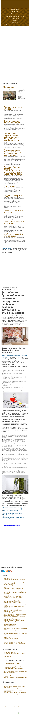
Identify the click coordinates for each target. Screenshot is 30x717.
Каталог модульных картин (10, 652)
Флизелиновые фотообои (10, 624)
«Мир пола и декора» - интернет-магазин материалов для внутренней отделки (13, 669)
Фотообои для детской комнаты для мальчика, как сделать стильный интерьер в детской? (15, 595)
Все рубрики (14, 706)
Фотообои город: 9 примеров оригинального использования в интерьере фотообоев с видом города (15, 604)
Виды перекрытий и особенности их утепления (15, 685)
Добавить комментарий (12, 525)
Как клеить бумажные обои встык (14, 223)
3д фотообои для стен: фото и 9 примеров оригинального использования (14, 622)
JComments (26, 527)
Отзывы (15, 22)
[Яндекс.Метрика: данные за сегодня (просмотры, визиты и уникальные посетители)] (22, 713)
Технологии (15, 14)
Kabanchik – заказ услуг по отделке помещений (15, 677)
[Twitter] (4, 571)
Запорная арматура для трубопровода (13, 688)
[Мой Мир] (9, 571)
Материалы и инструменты (15, 16)
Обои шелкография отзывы (13, 108)
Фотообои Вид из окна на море (11, 641)
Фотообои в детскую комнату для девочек (14, 620)
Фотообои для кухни (8, 578)
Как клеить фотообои (9, 584)
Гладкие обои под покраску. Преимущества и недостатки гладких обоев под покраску (13, 170)
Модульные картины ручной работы (12, 654)
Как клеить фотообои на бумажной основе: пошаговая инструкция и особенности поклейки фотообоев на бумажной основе (15, 614)
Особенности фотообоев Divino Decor (13, 642)
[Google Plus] (11, 571)
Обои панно (8, 87)
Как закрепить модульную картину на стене (14, 653)
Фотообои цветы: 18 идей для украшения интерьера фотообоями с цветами (13, 600)
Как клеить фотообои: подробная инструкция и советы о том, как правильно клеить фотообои (14, 508)
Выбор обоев (15, 11)
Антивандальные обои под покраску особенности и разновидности (12, 152)
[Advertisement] (13, 53)
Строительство (15, 18)
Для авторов (10, 186)
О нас (5, 673)
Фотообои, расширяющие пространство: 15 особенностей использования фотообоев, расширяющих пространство (13, 519)
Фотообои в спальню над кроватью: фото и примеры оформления (14, 580)
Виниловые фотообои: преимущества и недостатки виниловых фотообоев (13, 589)
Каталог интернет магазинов (15, 25)
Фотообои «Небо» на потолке (11, 638)
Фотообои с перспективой (10, 630)
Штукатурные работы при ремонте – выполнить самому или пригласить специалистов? (15, 693)
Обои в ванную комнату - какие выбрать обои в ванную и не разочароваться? (12, 136)
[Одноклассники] (7, 571)
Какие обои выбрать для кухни (13, 211)
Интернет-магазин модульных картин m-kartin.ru (15, 664)
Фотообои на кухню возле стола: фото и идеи (15, 598)
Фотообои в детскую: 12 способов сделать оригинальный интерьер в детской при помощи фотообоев (15, 592)
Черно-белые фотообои (9, 625)
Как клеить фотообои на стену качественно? (14, 643)
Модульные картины (13, 195)
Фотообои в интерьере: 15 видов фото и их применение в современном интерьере (13, 512)
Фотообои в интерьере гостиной (11, 632)
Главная (7, 706)
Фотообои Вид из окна (9, 639)
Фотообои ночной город (9, 611)
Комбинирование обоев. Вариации (12, 122)
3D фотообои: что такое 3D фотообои (13, 597)
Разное (15, 20)
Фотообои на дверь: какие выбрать (12, 619)
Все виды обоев (6, 248)
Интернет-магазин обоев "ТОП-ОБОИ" (13, 663)
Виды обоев (15, 9)
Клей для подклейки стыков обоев (13, 235)
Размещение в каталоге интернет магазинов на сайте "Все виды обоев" (15, 672)
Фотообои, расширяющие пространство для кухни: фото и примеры (14, 582)
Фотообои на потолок (9, 627)
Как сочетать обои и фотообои (10, 510)
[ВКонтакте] (2, 571)
